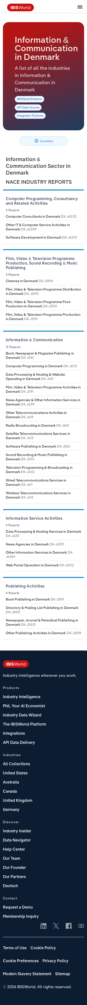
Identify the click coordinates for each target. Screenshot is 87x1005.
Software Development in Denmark (41, 237)
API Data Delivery (19, 743)
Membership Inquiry (21, 917)
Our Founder (14, 868)
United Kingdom (17, 801)
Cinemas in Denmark (29, 281)
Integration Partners (30, 115)
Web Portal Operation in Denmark (40, 565)
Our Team (11, 859)
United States (15, 773)
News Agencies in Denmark (35, 544)
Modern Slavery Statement (27, 974)
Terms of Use (15, 948)
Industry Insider (17, 831)
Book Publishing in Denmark (35, 599)
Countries (46, 141)
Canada (10, 792)
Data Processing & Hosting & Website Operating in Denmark (35, 376)
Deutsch (10, 886)
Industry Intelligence (21, 697)
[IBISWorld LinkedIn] (43, 926)
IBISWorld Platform (29, 99)
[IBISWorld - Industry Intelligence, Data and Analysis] (20, 9)
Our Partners (14, 877)
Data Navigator (17, 840)
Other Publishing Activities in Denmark (43, 633)
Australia (11, 782)
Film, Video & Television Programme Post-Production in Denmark (39, 304)
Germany (11, 810)
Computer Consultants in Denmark (41, 216)
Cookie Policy (43, 948)
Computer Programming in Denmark (41, 366)
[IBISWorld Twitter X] (56, 926)
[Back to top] (76, 994)
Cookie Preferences (21, 961)
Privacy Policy (55, 961)
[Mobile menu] (80, 10)
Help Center (14, 850)
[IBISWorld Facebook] (69, 926)
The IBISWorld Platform (24, 725)
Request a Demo (18, 908)
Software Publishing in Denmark (38, 446)
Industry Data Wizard (22, 715)
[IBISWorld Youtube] (81, 926)
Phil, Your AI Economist (24, 706)
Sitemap (62, 974)
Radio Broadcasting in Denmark (37, 425)
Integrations (14, 734)
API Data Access (28, 107)
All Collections (16, 764)
